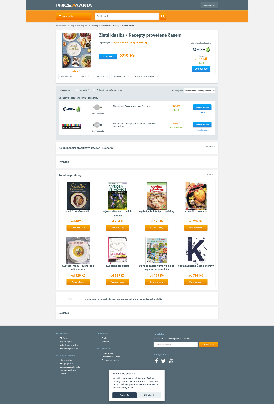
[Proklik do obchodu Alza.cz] (71, 109)
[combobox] (199, 90)
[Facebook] (156, 362)
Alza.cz (202, 113)
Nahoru (209, 146)
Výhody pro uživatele (69, 345)
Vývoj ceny (119, 77)
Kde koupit (66, 77)
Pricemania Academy (111, 357)
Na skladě (84, 90)
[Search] (163, 16)
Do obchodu (201, 69)
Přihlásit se (209, 5)
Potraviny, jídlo (82, 25)
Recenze (100, 77)
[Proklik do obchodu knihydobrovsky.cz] (71, 126)
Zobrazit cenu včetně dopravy (110, 90)
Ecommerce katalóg (110, 360)
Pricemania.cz (61, 25)
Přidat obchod (66, 360)
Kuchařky (94, 25)
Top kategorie (66, 341)
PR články (64, 338)
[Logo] (201, 49)
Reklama (64, 374)
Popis (84, 77)
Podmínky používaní (69, 348)
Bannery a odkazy (68, 370)
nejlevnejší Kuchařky (152, 299)
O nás (104, 338)
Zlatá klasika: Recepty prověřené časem (130, 106)
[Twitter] (163, 362)
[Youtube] (171, 362)
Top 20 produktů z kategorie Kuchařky (130, 42)
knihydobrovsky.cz (202, 130)
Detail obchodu (98, 114)
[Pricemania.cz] (74, 5)
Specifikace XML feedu (70, 367)
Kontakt (105, 341)
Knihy (72, 25)
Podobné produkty (144, 77)
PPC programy (66, 363)
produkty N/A (132, 299)
